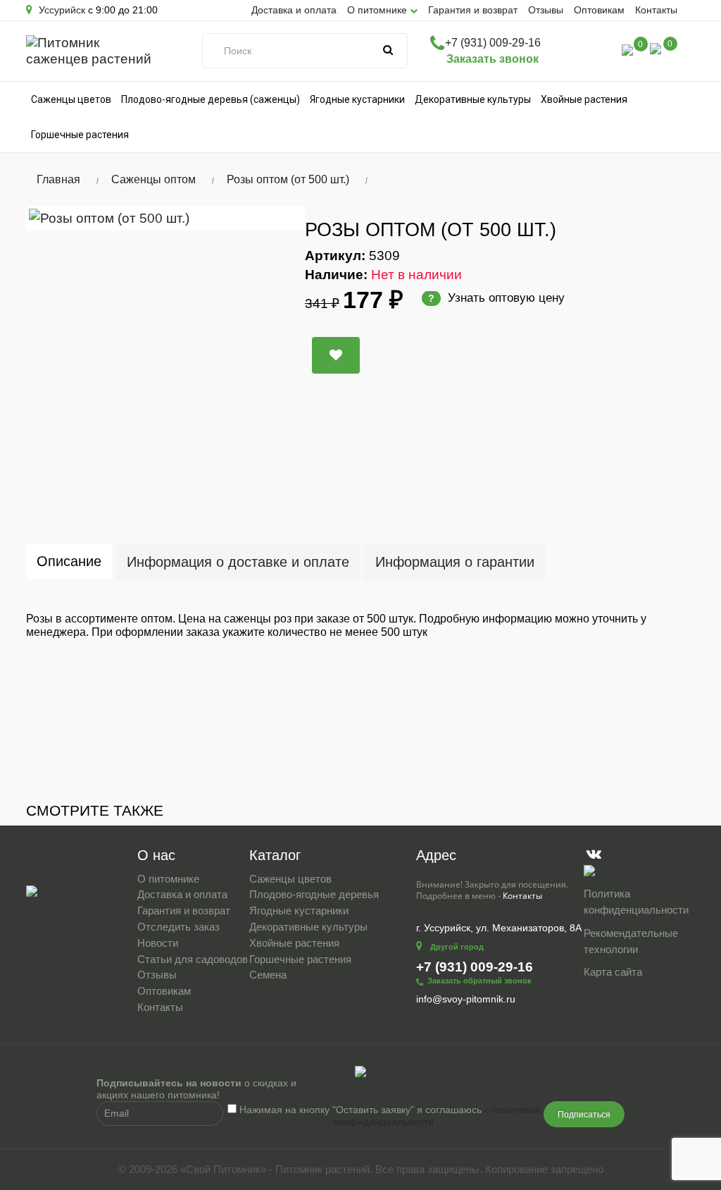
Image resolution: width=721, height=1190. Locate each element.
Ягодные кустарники (357, 99)
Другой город (457, 947)
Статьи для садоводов (192, 959)
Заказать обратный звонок (479, 980)
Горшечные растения (80, 134)
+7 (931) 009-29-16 (493, 43)
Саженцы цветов (71, 99)
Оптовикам (599, 10)
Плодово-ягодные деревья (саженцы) (210, 99)
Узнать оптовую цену (496, 298)
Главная (58, 179)
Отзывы (545, 10)
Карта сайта (613, 972)
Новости (157, 943)
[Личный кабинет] (597, 51)
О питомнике (168, 879)
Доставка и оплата (294, 10)
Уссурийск (60, 10)
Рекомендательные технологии (631, 941)
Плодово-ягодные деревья (314, 894)
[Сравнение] (627, 49)
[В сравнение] (336, 355)
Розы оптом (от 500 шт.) (288, 179)
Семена (268, 975)
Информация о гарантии (454, 562)
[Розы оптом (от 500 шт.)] (165, 218)
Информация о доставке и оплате (238, 562)
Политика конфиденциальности (636, 902)
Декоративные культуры (473, 99)
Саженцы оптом (153, 179)
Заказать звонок (492, 59)
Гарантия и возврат (473, 10)
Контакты (656, 10)
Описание (69, 561)
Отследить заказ (178, 927)
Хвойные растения (584, 99)
